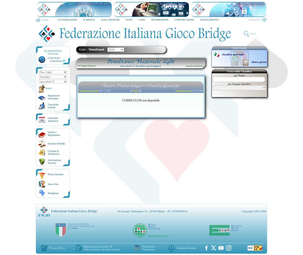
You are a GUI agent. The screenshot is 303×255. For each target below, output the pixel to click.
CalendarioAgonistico (53, 119)
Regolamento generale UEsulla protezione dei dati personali (102, 248)
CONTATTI (254, 19)
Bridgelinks (53, 193)
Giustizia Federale (56, 143)
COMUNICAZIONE (184, 19)
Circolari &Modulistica (53, 152)
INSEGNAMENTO (209, 19)
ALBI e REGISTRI (110, 19)
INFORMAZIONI (159, 19)
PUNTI (129, 19)
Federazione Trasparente (148, 248)
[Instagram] (229, 248)
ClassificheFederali (53, 106)
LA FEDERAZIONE (67, 19)
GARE (142, 19)
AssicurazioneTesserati (54, 161)
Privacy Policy (57, 247)
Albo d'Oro (53, 184)
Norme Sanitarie (55, 174)
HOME (45, 19)
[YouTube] (221, 248)
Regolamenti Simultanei (54, 97)
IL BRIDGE (89, 19)
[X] (213, 248)
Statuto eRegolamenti (54, 133)
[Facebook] (206, 248)
